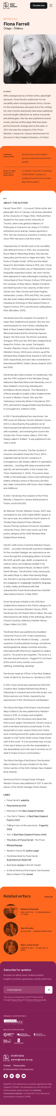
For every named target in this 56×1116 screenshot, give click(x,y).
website (25, 800)
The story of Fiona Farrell (20, 839)
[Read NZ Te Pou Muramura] (10, 5)
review (20, 865)
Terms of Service (33, 1000)
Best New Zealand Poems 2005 (30, 834)
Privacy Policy (16, 1000)
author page (32, 850)
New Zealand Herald (32, 810)
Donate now (38, 5)
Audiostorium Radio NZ (19, 859)
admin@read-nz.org (21, 1059)
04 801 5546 (17, 1055)
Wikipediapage (14, 845)
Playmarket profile (16, 805)
